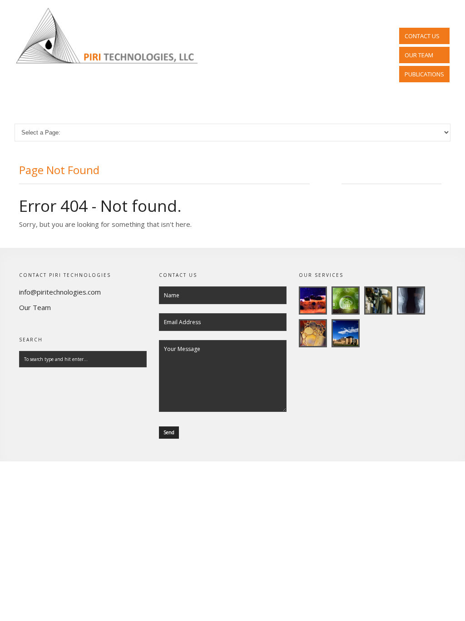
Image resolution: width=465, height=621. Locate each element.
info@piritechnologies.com (60, 291)
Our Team (35, 307)
